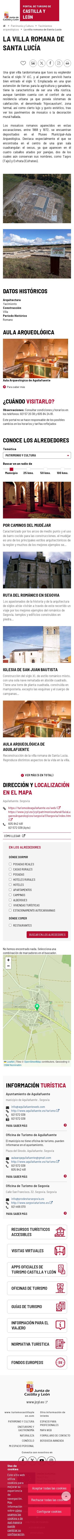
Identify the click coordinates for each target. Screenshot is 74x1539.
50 (45, 473)
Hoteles (18, 884)
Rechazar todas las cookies (49, 1500)
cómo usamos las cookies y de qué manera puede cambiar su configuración (15, 1522)
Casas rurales (23, 869)
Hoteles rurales (24, 879)
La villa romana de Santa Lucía (43, 29)
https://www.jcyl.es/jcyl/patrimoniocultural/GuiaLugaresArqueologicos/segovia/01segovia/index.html (39, 815)
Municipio (11, 473)
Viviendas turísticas (26, 905)
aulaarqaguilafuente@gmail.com (31, 1157)
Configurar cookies (49, 1511)
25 (28, 473)
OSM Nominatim (13, 1065)
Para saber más (16, 387)
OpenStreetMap (32, 1061)
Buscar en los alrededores (47, 934)
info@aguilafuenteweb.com (28, 1106)
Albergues (20, 900)
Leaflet (10, 1061)
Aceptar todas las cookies (49, 1488)
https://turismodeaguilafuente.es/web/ (32, 808)
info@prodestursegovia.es (27, 1198)
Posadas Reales (23, 864)
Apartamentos (22, 890)
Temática (9, 449)
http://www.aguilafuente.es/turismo (33, 1110)
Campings (19, 895)
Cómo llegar (12, 836)
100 (62, 473)
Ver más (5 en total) (39, 775)
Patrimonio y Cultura (22, 25)
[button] (8, 960)
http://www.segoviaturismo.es (30, 1202)
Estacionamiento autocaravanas (34, 910)
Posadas (18, 874)
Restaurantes (22, 925)
